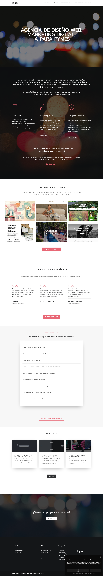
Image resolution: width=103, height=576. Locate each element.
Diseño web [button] (16, 115)
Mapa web (62, 559)
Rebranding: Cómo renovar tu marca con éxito (78, 456)
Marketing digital (66, 3)
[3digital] (15, 3)
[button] (100, 557)
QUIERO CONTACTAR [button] (51, 317)
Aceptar (72, 570)
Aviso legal (92, 573)
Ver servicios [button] (43, 135)
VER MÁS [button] (51, 476)
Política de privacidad (31, 573)
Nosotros (46, 3)
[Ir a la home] (78, 551)
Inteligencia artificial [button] (76, 115)
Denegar (84, 570)
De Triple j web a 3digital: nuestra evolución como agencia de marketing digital (51, 456)
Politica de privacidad (84, 573)
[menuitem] (47, 3)
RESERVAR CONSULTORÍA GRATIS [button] (51, 419)
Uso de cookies (76, 573)
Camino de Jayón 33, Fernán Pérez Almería (46, 552)
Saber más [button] (15, 134)
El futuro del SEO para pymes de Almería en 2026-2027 (24, 456)
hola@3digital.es (19, 550)
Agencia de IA (63, 556)
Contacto (88, 3)
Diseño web (55, 3)
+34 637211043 (18, 552)
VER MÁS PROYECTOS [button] (51, 249)
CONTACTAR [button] (51, 518)
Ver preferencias (95, 570)
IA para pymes (79, 3)
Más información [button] (72, 137)
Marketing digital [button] (47, 115)
